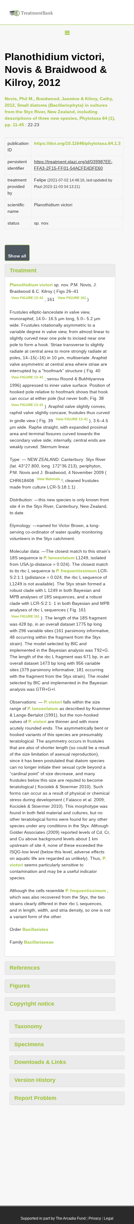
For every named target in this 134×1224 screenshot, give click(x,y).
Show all (17, 255)
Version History (34, 1080)
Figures (20, 986)
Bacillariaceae (39, 942)
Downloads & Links (40, 1062)
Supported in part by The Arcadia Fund (53, 1218)
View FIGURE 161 (72, 298)
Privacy (95, 1218)
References (25, 968)
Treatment (23, 270)
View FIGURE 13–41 (27, 298)
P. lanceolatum (59, 557)
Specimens (29, 1044)
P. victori (53, 701)
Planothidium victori (31, 284)
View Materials (48, 479)
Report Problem (35, 1098)
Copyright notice (32, 1004)
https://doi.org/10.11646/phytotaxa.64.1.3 (77, 143)
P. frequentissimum (76, 570)
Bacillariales (35, 929)
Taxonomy (28, 1026)
